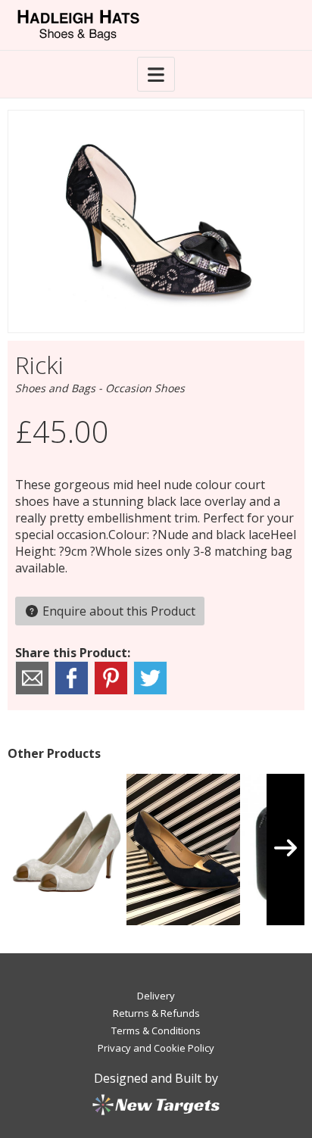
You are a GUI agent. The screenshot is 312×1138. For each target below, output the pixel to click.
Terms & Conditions (156, 1030)
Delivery (156, 995)
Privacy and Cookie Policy (156, 1048)
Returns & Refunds (156, 1013)
